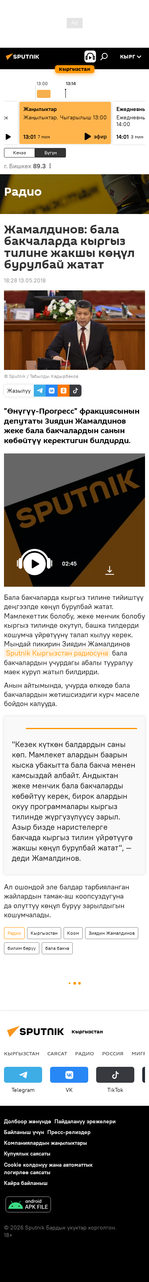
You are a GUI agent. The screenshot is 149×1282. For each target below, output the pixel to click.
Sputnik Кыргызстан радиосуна (57, 653)
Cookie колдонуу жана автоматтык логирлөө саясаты (48, 1168)
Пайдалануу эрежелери (85, 1121)
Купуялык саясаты (27, 1153)
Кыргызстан (44, 933)
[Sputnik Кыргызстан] (24, 59)
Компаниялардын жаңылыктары (45, 1142)
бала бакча (57, 948)
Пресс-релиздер (69, 1132)
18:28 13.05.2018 (25, 280)
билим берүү (22, 948)
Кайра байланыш (26, 1183)
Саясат (57, 1053)
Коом (73, 933)
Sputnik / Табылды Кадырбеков (43, 376)
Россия (113, 1053)
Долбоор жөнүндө (27, 1121)
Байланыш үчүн (24, 1132)
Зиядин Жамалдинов (112, 933)
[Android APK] (28, 1205)
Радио (14, 933)
